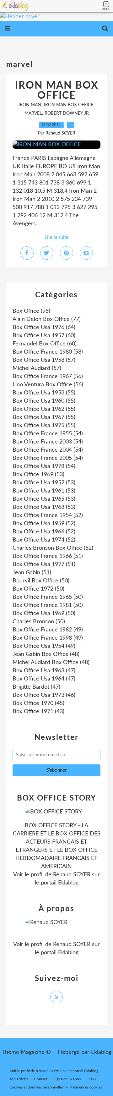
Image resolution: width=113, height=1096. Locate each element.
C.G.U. (93, 1079)
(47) (44, 671)
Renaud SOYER (71, 875)
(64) (44, 327)
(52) (48, 515)
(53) (38, 474)
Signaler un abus (67, 1079)
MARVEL (33, 113)
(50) (41, 581)
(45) (38, 703)
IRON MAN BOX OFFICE (56, 90)
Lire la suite (56, 237)
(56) (48, 376)
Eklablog (101, 1052)
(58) (48, 352)
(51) (48, 556)
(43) (38, 711)
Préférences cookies (85, 1087)
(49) (48, 630)
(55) (44, 393)
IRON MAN (30, 105)
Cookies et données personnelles (36, 1087)
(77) (47, 319)
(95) (31, 311)
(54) (48, 434)
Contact (40, 1079)
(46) (44, 695)
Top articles (18, 1079)
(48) (46, 654)
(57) (44, 360)
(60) (44, 336)
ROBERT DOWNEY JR (67, 113)
